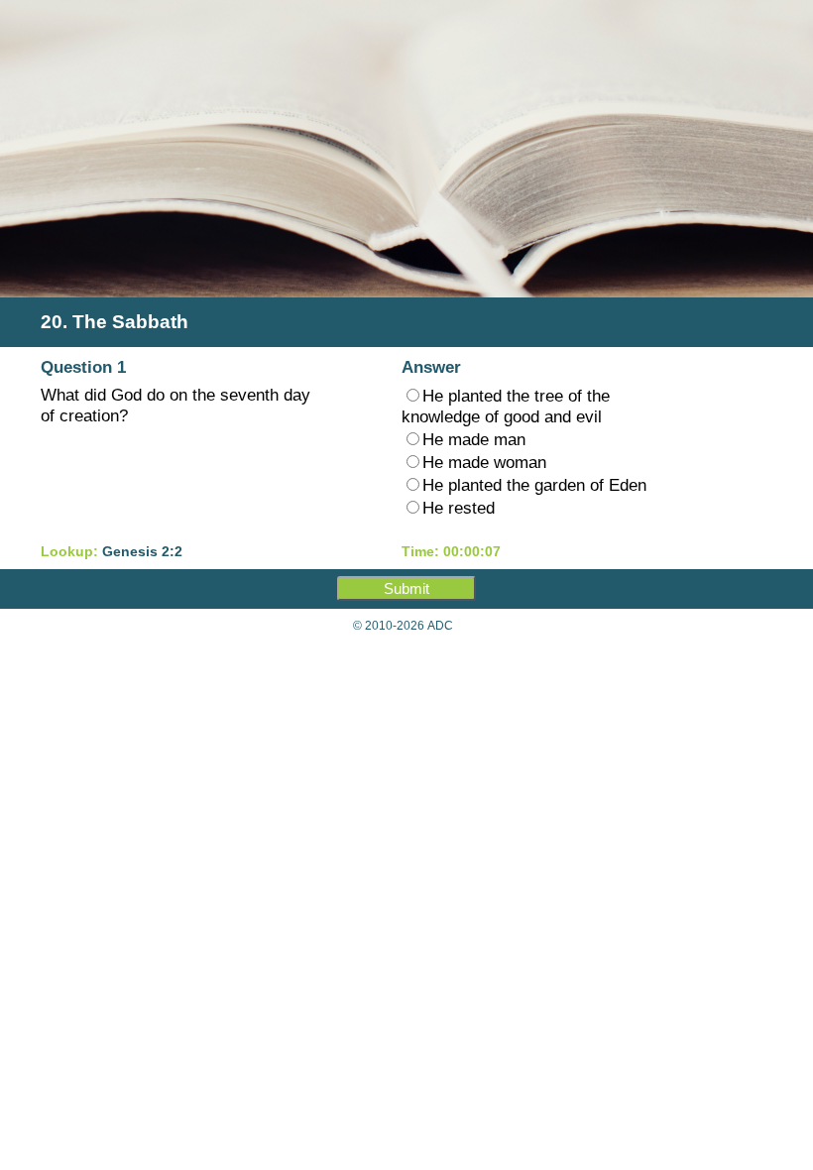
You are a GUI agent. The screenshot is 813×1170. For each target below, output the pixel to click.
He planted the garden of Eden (534, 485)
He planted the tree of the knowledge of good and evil (506, 406)
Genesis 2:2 (142, 551)
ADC (440, 626)
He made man (473, 439)
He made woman (484, 462)
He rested (458, 508)
